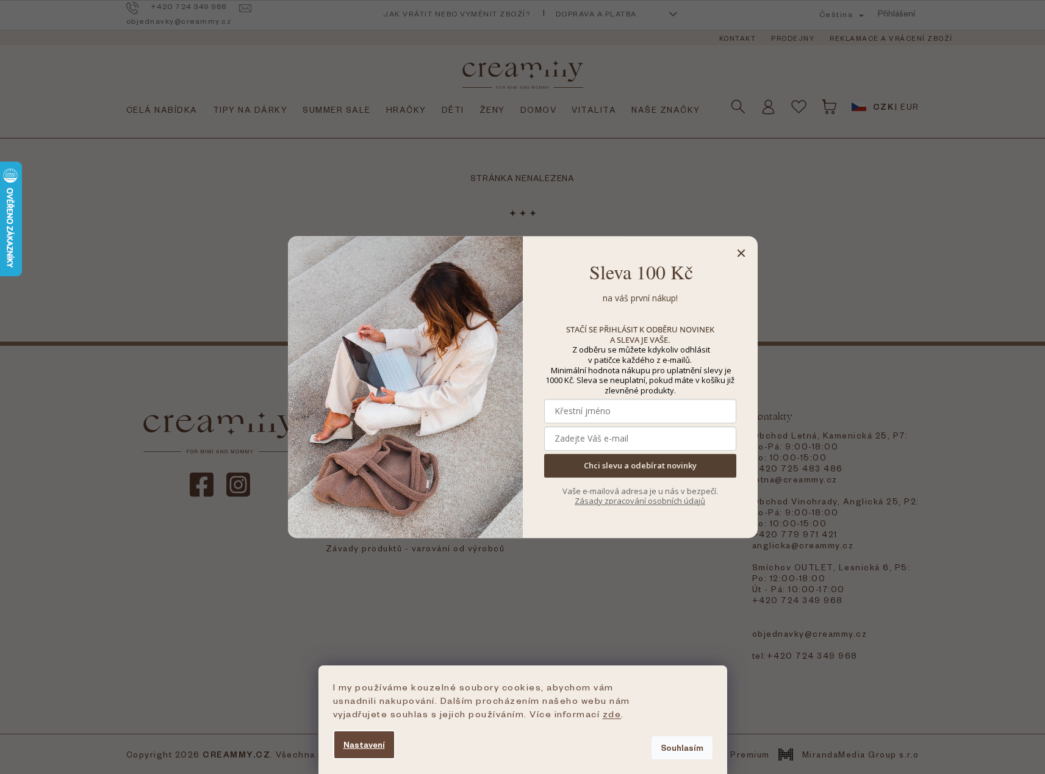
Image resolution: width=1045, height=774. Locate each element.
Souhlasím (682, 747)
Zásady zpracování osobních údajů (640, 500)
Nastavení (364, 744)
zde (612, 713)
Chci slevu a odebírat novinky (640, 465)
